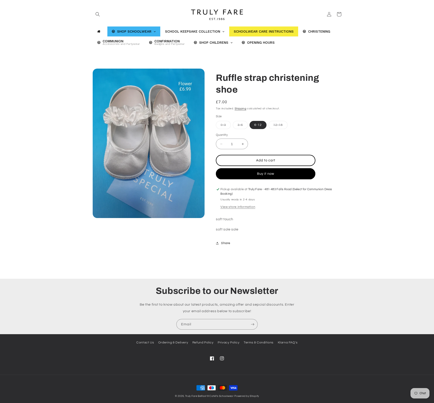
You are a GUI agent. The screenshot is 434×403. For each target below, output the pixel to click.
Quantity (222, 135)
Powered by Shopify (246, 396)
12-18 (280, 126)
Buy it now (265, 173)
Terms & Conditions (259, 342)
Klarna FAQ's (288, 342)
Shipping (240, 108)
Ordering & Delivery (173, 342)
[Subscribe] (252, 324)
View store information (237, 207)
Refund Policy (203, 342)
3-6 (243, 126)
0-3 (226, 126)
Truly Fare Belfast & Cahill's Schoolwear (209, 396)
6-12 (258, 125)
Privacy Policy (228, 342)
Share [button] (225, 243)
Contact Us (145, 342)
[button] (98, 14)
